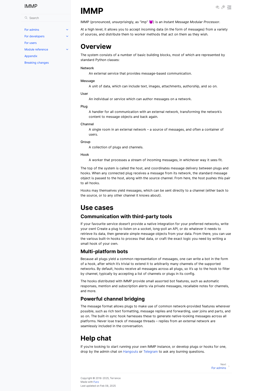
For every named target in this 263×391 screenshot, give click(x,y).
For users (30, 42)
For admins (31, 29)
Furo (96, 381)
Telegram (150, 351)
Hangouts (130, 351)
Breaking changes (36, 62)
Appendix (30, 56)
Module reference (36, 49)
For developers (34, 36)
